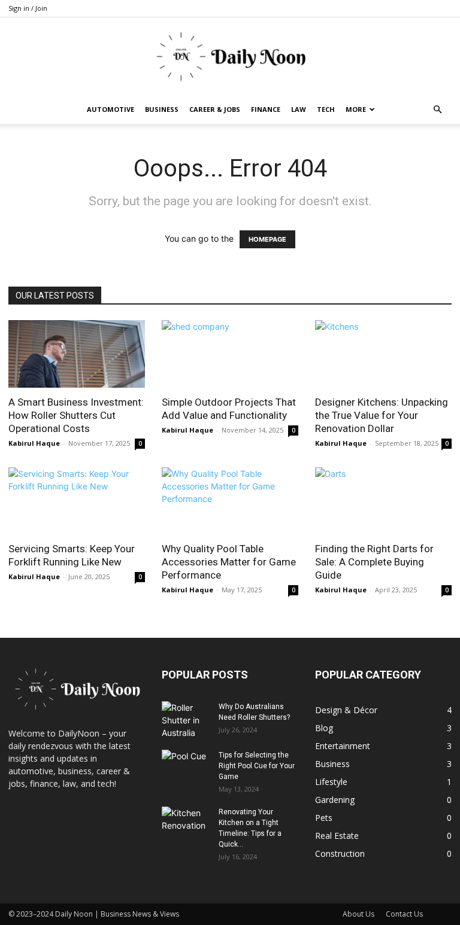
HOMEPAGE (267, 239)
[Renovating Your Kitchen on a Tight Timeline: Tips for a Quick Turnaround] (186, 823)
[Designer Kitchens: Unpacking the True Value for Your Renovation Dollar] (383, 354)
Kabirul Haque (34, 443)
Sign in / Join (27, 8)
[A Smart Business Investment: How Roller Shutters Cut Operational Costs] (76, 354)
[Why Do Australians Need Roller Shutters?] (186, 720)
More (356, 109)
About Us (358, 914)
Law (298, 109)
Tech (326, 109)
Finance (265, 109)
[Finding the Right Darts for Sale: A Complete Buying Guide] (383, 501)
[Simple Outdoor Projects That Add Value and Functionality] (230, 354)
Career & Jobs (214, 109)
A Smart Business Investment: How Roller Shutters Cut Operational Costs (76, 415)
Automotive (110, 109)
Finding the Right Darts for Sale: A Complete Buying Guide (374, 562)
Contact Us (404, 914)
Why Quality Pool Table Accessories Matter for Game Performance (229, 562)
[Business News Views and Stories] (230, 57)
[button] (437, 109)
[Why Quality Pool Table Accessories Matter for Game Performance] (230, 501)
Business (161, 109)
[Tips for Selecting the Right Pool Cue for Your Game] (186, 766)
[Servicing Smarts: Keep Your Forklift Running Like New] (76, 501)
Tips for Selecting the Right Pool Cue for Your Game (257, 766)
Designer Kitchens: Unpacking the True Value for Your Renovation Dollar (381, 415)
